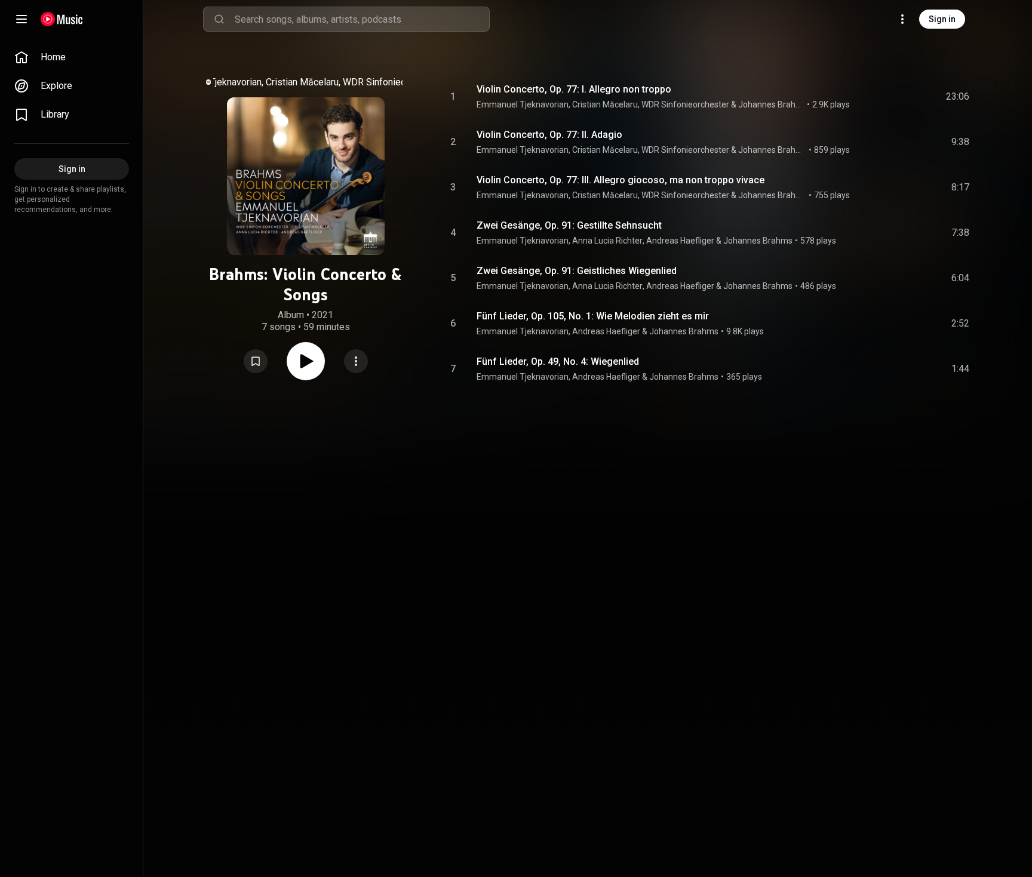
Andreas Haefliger (680, 240)
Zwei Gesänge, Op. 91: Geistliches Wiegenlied (577, 270)
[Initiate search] (219, 19)
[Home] (62, 19)
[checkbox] (961, 97)
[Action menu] (356, 361)
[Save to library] (255, 361)
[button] (256, 361)
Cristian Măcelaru (302, 82)
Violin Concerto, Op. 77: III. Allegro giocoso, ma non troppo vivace (620, 180)
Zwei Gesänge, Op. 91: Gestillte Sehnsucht (569, 225)
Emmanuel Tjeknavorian (213, 82)
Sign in (942, 19)
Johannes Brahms (771, 104)
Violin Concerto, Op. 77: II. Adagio (549, 134)
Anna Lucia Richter (607, 240)
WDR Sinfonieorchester (392, 82)
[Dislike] (893, 96)
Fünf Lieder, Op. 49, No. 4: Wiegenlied (558, 361)
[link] (72, 57)
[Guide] (21, 19)
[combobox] (362, 19)
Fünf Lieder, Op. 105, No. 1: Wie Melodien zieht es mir (593, 316)
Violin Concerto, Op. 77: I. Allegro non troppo (574, 89)
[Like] (870, 96)
